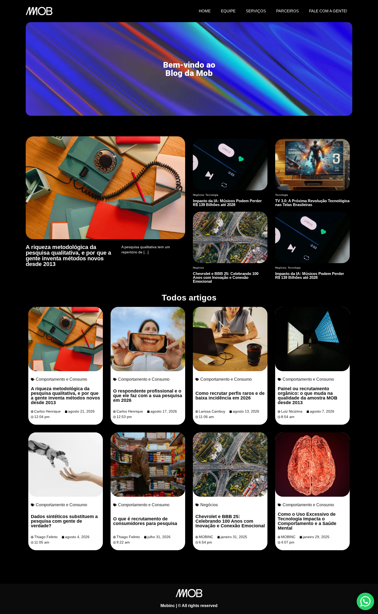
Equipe (228, 11)
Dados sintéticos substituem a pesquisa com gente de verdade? (64, 521)
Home (205, 11)
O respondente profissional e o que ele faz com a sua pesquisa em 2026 (147, 395)
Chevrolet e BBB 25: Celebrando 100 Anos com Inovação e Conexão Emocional (230, 521)
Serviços (256, 11)
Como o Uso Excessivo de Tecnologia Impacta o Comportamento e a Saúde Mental (307, 521)
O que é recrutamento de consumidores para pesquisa (145, 521)
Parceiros (287, 11)
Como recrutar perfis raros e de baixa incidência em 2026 (230, 396)
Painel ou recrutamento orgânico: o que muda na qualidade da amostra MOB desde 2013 (307, 395)
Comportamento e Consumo (61, 379)
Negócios (209, 505)
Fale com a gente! (328, 11)
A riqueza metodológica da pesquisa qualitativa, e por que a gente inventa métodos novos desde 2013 (65, 395)
